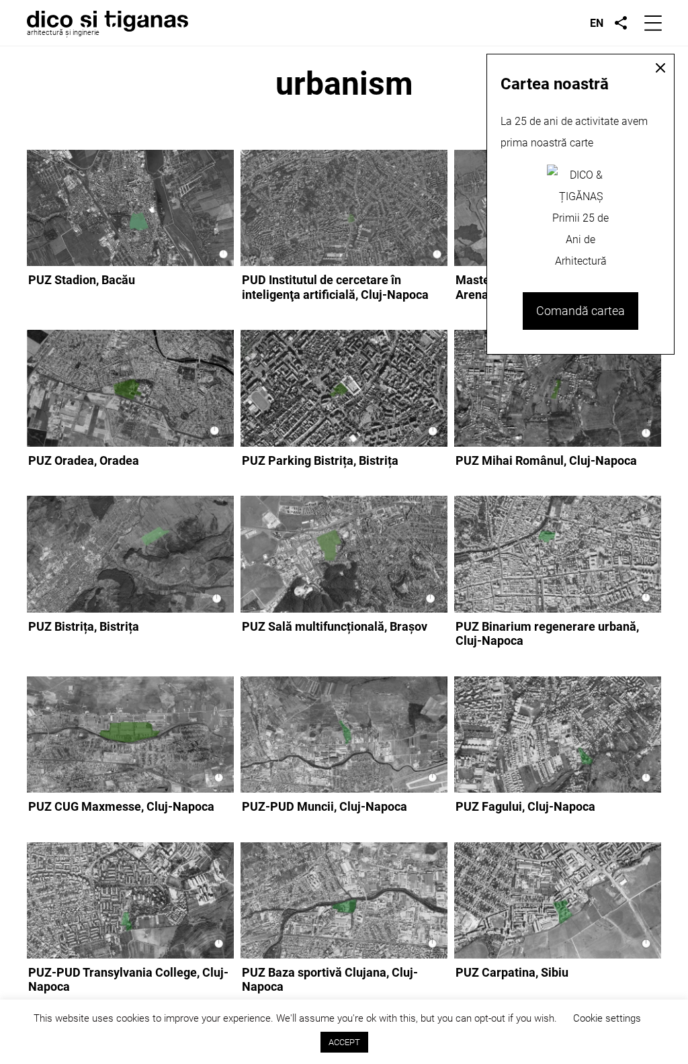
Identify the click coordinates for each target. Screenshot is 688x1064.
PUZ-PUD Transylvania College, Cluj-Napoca (128, 979)
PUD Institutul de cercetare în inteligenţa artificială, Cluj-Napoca (335, 287)
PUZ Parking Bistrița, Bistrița (320, 460)
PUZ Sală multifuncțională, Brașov (334, 626)
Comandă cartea (580, 311)
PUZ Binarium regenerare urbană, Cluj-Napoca (547, 633)
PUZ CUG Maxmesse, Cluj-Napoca (121, 806)
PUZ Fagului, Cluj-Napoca (525, 806)
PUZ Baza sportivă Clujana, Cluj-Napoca (330, 979)
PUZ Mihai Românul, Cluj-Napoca (546, 460)
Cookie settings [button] (607, 1018)
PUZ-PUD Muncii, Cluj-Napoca (324, 806)
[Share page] (621, 23)
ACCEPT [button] (344, 1042)
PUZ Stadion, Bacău (81, 280)
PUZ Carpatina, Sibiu (512, 972)
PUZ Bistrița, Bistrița (83, 626)
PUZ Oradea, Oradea (83, 460)
